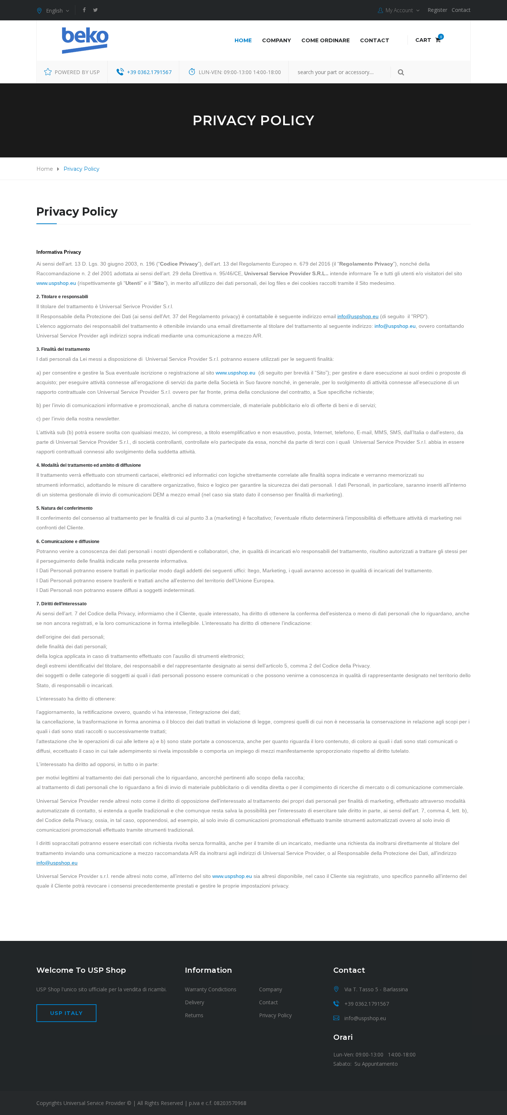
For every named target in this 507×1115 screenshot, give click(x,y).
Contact (461, 9)
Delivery (194, 1002)
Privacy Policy (275, 1015)
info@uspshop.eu (358, 316)
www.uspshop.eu (56, 283)
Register (437, 9)
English (56, 10)
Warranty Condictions (210, 989)
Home (243, 40)
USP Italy (66, 1013)
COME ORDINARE (325, 40)
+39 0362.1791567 (149, 72)
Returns (194, 1015)
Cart (428, 40)
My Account (399, 10)
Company (276, 40)
